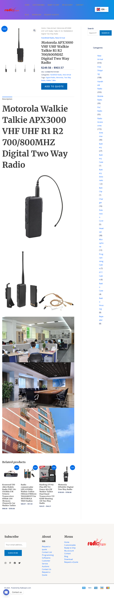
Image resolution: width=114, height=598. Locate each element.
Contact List (47, 552)
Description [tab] (7, 99)
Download (36, 15)
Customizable (39, 5)
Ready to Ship (53, 5)
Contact (79, 5)
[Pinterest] (10, 563)
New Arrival (51, 28)
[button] (35, 30)
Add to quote (54, 86)
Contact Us (46, 569)
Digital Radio (50, 77)
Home (27, 5)
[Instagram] (5, 563)
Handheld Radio (47, 38)
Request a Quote (51, 15)
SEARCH (106, 33)
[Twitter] (19, 563)
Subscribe (13, 553)
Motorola (59, 77)
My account (67, 5)
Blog (27, 15)
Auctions (45, 566)
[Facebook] (15, 563)
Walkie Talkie (51, 80)
